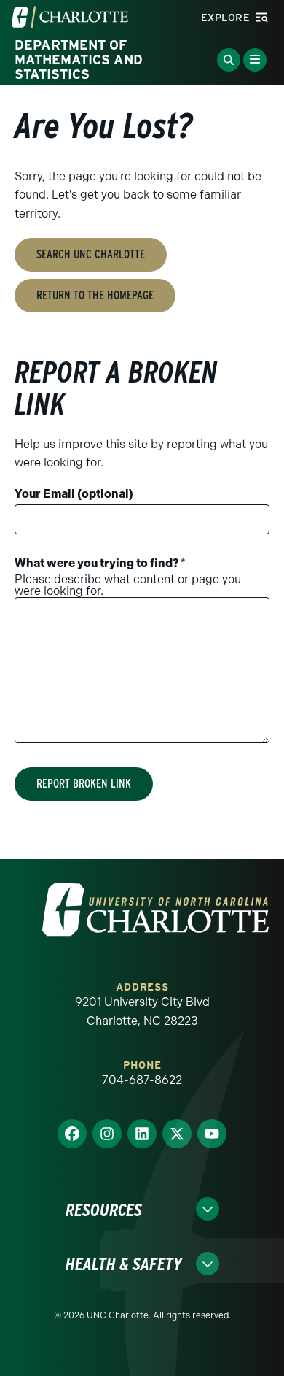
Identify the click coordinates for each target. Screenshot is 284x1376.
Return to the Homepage (95, 295)
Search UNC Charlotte (90, 254)
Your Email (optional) (74, 494)
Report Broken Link (83, 784)
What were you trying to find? (100, 563)
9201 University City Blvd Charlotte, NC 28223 (142, 1011)
